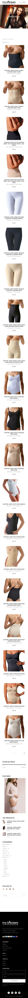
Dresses (5, 864)
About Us (5, 955)
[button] (4, 796)
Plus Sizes (5, 853)
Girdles (5, 866)
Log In (4, 961)
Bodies (5, 860)
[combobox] (12, 42)
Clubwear (5, 848)
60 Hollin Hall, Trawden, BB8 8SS (14, 928)
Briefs (5, 862)
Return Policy (5, 946)
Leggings (6, 868)
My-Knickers (11, 996)
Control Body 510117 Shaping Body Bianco (14, 834)
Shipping (4, 944)
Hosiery (4, 851)
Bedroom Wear (6, 844)
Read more (11, 56)
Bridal (4, 846)
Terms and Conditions (7, 948)
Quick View (17, 56)
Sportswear (6, 874)
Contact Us (5, 950)
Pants (5, 870)
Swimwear (5, 876)
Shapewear (5, 857)
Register (4, 963)
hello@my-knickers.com (12, 932)
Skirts (5, 872)
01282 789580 (11, 930)
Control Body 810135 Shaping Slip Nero (14, 828)
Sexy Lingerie (6, 855)
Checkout (5, 965)
